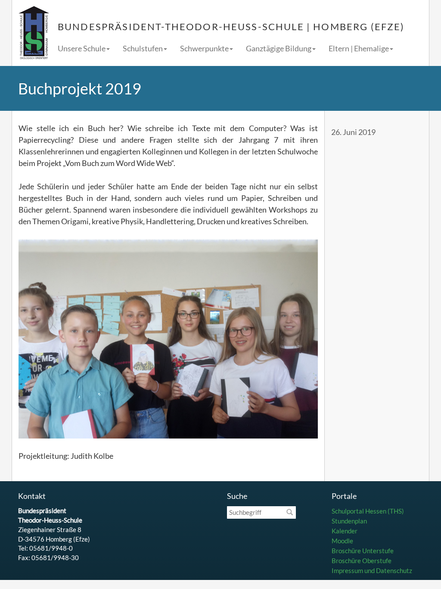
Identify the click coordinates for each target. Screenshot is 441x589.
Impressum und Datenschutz (372, 570)
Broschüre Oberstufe (361, 560)
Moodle (342, 541)
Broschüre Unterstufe (363, 551)
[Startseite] (33, 33)
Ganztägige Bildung (278, 48)
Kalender (344, 531)
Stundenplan (349, 521)
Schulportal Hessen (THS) (368, 511)
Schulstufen (143, 48)
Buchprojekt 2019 (79, 88)
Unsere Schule (82, 48)
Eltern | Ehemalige (359, 48)
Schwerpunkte (204, 48)
